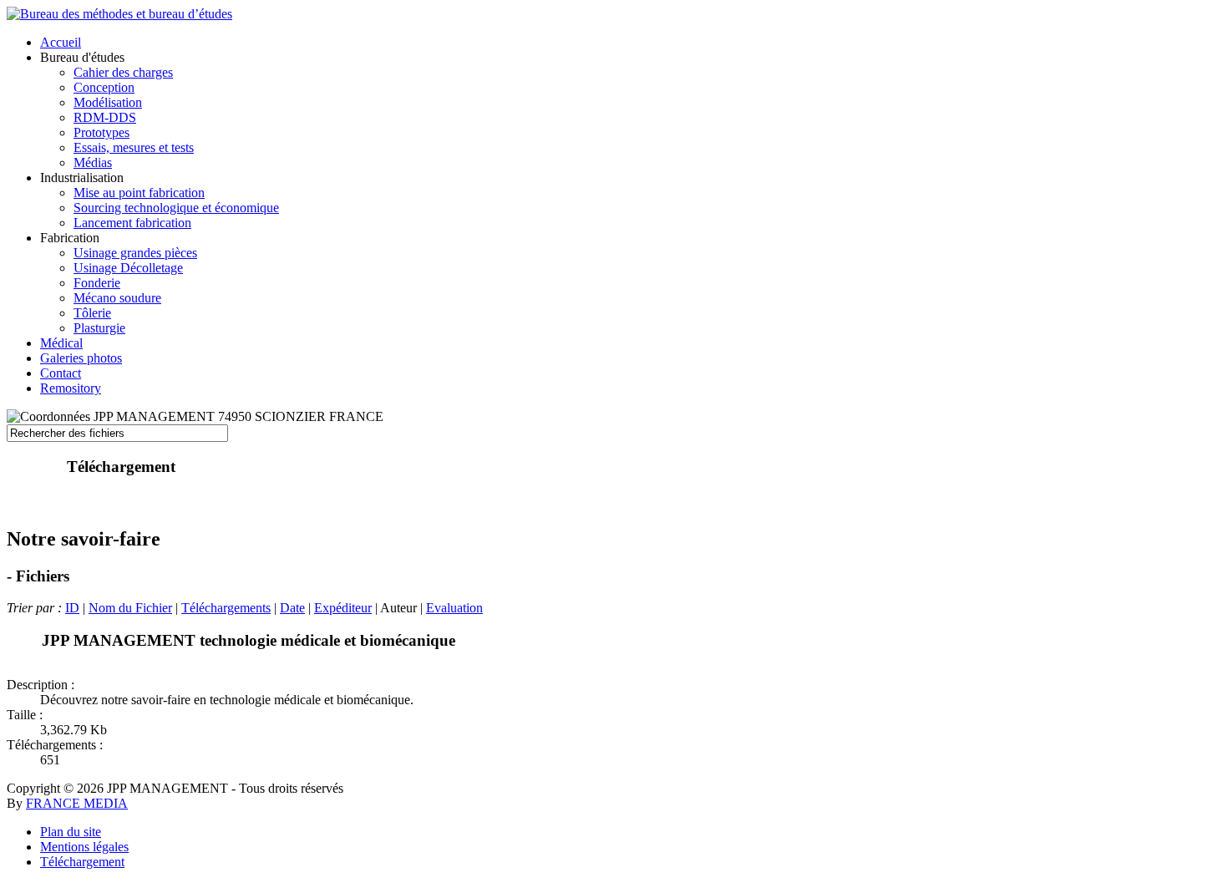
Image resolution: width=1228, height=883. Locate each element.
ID (72, 608)
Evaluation (454, 608)
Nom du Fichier (130, 608)
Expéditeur (343, 608)
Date (292, 608)
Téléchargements (226, 608)
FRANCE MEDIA (77, 803)
